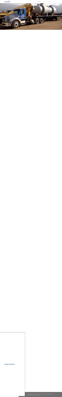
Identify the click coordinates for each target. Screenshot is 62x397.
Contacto (54, 1)
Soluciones (44, 1)
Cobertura (49, 1)
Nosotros (39, 1)
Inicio (34, 1)
